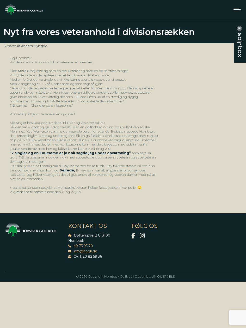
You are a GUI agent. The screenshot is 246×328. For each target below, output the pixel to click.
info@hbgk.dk (85, 251)
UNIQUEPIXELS (163, 276)
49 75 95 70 (83, 246)
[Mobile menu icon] (237, 9)
